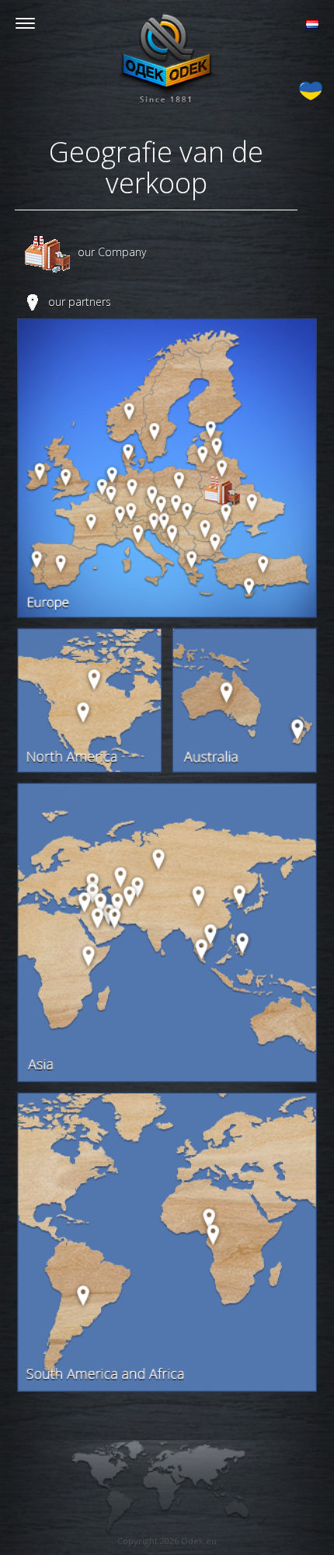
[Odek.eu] (167, 58)
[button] (312, 23)
